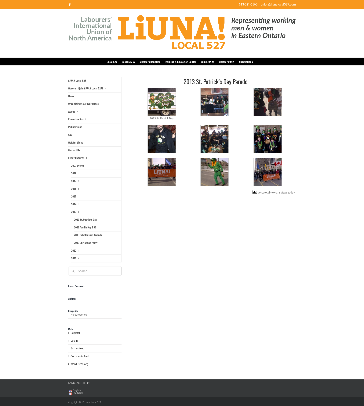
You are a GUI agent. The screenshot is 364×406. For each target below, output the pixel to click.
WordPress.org (79, 364)
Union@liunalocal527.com (278, 4)
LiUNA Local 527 (77, 81)
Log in (74, 340)
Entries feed (77, 348)
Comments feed (80, 356)
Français (77, 392)
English (76, 390)
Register (75, 332)
